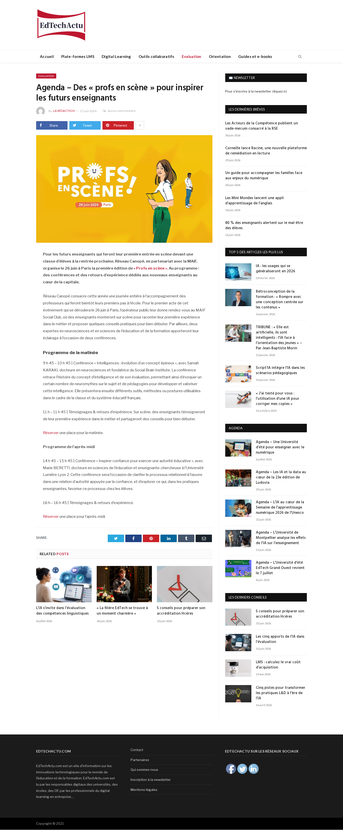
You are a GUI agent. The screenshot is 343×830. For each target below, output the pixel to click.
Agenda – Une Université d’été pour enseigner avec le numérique (280, 447)
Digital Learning (116, 56)
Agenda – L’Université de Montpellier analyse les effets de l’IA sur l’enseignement (281, 538)
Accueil (47, 56)
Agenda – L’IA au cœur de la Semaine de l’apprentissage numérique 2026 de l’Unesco (280, 508)
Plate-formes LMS (77, 56)
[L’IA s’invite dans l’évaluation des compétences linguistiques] (64, 584)
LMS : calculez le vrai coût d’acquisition (278, 665)
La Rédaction (64, 111)
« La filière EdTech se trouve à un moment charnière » (122, 611)
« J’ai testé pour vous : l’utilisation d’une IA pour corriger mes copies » (277, 399)
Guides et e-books (255, 56)
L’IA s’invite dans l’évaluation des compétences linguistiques (62, 611)
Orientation (220, 56)
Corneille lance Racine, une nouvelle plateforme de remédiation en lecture (266, 151)
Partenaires (140, 760)
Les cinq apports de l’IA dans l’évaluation (280, 639)
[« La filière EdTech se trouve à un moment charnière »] (124, 584)
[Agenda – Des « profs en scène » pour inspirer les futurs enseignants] (124, 189)
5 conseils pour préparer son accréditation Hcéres (181, 611)
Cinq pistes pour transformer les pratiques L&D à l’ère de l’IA (280, 693)
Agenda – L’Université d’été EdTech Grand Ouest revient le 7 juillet (280, 568)
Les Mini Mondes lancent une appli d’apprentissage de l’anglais (254, 201)
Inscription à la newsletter (151, 780)
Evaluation (191, 56)
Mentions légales (144, 790)
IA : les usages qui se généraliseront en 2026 (275, 269)
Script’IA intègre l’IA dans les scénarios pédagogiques (280, 370)
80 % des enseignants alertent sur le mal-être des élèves (264, 225)
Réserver (51, 433)
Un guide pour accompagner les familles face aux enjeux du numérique (263, 176)
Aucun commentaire (122, 111)
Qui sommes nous (144, 770)
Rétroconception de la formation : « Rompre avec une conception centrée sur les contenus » (279, 299)
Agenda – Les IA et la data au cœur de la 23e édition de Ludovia (281, 477)
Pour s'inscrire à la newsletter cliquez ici (256, 91)
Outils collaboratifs (156, 56)
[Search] (300, 56)
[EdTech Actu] (61, 24)
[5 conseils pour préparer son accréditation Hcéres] (184, 584)
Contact (137, 750)
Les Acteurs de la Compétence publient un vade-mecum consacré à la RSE (261, 126)
